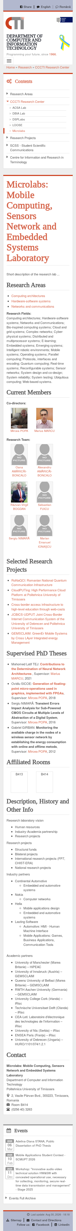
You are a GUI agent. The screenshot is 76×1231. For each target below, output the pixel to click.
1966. (53, 54)
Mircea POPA (19, 431)
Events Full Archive (22, 1198)
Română (65, 7)
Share (28, 7)
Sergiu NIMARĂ (19, 538)
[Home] (14, 22)
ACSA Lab (19, 108)
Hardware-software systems (31, 301)
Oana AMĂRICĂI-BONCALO (19, 471)
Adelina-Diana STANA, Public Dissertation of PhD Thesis (35, 1143)
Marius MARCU (44, 431)
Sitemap (16, 1220)
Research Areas (21, 94)
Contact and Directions (46, 1220)
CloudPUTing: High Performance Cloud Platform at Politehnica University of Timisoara (38, 594)
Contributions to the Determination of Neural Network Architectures (38, 669)
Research (25, 67)
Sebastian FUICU (44, 507)
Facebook (42, 1225)
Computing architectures (28, 295)
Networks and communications (32, 306)
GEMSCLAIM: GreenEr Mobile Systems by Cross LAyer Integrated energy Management (39, 638)
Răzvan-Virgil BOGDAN (19, 507)
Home (10, 67)
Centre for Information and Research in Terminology (37, 159)
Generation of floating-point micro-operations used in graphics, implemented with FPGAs (38, 688)
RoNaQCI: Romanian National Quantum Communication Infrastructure (39, 582)
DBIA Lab (18, 113)
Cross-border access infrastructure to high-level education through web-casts (38, 606)
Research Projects (23, 137)
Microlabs (18, 131)
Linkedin (64, 1225)
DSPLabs (18, 119)
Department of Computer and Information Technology (25, 42)
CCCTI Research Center (52, 67)
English (45, 7)
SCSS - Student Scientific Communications (28, 147)
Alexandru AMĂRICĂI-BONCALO (44, 471)
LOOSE (17, 125)
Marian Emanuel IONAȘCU (44, 542)
